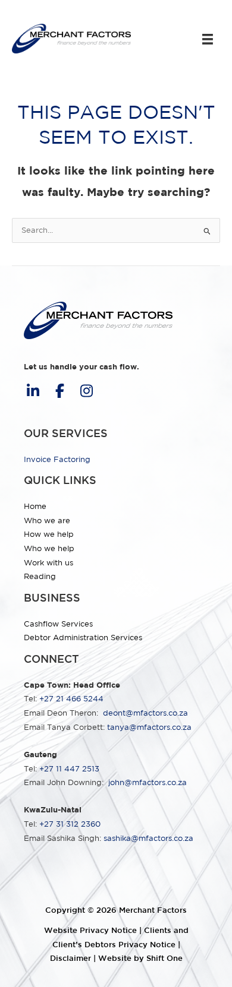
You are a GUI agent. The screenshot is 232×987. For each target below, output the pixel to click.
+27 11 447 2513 (69, 768)
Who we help (49, 548)
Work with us (48, 562)
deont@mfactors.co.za (145, 712)
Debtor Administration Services (83, 637)
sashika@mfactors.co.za (148, 838)
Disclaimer (70, 958)
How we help (49, 534)
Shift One (164, 958)
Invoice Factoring (57, 459)
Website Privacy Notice (90, 930)
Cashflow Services (58, 623)
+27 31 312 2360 (70, 824)
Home (35, 506)
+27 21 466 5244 (71, 698)
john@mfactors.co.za (147, 782)
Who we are (47, 520)
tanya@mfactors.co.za (149, 727)
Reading (40, 576)
